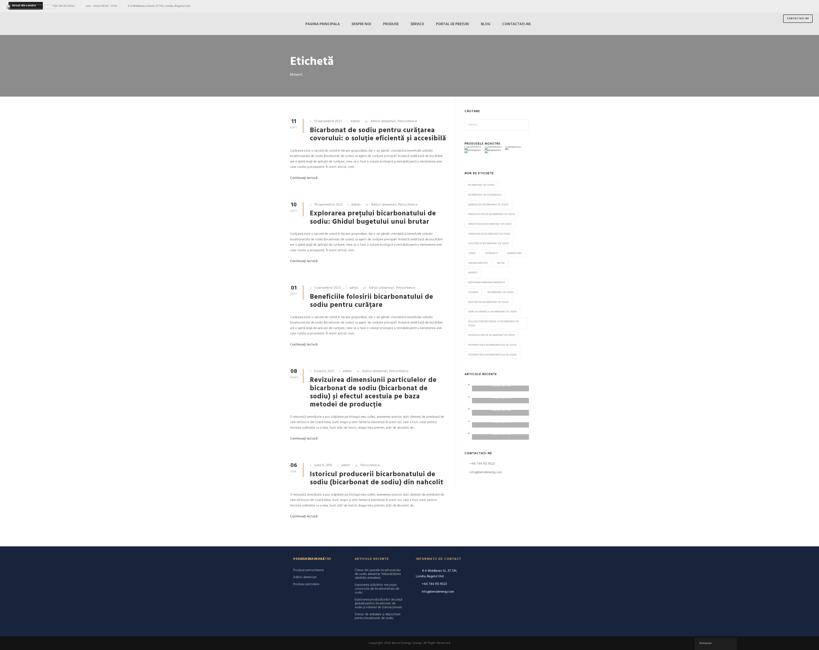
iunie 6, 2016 (323, 465)
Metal (501, 263)
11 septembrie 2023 (328, 121)
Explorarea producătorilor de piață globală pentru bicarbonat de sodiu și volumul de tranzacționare (378, 603)
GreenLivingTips (478, 263)
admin (353, 287)
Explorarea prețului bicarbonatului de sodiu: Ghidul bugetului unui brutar (373, 217)
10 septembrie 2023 (328, 204)
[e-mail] (778, 6)
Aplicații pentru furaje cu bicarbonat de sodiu (493, 324)
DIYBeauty (491, 253)
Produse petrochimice (308, 570)
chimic (472, 253)
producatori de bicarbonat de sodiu (491, 335)
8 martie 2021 (324, 371)
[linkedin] (801, 6)
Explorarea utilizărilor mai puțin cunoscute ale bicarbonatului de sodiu (377, 588)
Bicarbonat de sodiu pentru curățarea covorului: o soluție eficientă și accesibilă (378, 134)
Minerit (473, 273)
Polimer (473, 292)
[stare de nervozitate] (809, 6)
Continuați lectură (304, 178)
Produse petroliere (306, 584)
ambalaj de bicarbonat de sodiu (488, 205)
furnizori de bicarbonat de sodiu (489, 234)
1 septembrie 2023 (327, 287)
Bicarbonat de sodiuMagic (485, 195)
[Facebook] (786, 6)
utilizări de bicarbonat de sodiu (488, 243)
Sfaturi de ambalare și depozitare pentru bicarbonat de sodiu (378, 616)
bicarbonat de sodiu (481, 185)
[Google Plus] (794, 6)
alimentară (514, 253)
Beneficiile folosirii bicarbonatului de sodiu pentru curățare (371, 301)
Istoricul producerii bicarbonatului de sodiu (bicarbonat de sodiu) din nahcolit (376, 478)
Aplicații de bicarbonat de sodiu (488, 302)
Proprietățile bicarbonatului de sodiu (492, 345)
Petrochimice (407, 121)
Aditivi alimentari (383, 121)
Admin (355, 121)
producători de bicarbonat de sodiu (491, 214)
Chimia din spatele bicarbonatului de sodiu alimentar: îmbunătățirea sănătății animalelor (378, 574)
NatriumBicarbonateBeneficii (486, 282)
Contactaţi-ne (798, 18)
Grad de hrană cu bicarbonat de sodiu (492, 312)
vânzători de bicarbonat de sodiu (490, 224)
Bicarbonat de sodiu (501, 292)
